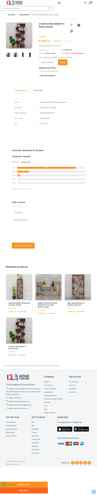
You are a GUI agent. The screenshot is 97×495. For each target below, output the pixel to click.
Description (20, 90)
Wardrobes (35, 429)
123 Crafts (35, 436)
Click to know (50, 53)
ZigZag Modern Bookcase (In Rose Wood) (19, 304)
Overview (38, 90)
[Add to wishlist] (72, 25)
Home (13, 15)
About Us (47, 382)
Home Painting (10, 422)
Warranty (47, 402)
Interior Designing (11, 429)
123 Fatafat (35, 443)
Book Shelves (36, 449)
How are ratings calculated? (21, 189)
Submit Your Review (23, 246)
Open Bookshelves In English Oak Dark (75, 304)
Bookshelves (24, 15)
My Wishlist (73, 388)
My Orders (72, 392)
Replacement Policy (47, 68)
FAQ (45, 406)
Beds (33, 425)
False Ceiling (10, 432)
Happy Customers (50, 413)
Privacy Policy (48, 385)
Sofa (33, 422)
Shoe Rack (35, 446)
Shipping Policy (48, 392)
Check (63, 62)
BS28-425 (68, 50)
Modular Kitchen (11, 425)
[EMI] (48, 76)
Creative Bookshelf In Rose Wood (17, 347)
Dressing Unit (36, 439)
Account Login (73, 382)
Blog (45, 409)
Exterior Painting (11, 436)
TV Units (34, 432)
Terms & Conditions (50, 388)
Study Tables (35, 453)
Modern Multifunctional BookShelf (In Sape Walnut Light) (47, 305)
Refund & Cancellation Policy (53, 399)
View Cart (72, 385)
